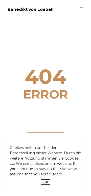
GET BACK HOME (45, 127)
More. (58, 174)
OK (45, 182)
